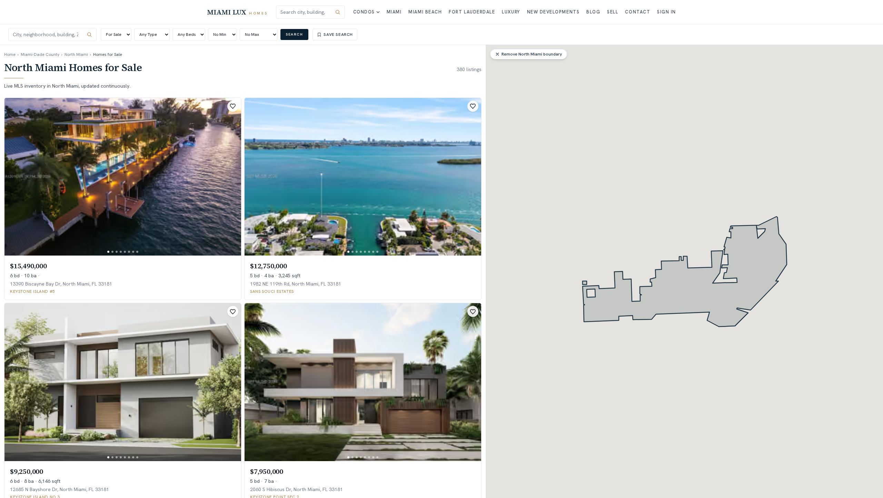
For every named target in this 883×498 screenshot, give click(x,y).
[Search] (338, 12)
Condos (364, 12)
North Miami (76, 54)
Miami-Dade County (40, 54)
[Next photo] (230, 177)
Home (10, 54)
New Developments (553, 12)
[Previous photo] (15, 177)
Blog (593, 12)
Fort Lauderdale (472, 12)
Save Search (338, 34)
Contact (637, 12)
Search (294, 34)
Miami (394, 12)
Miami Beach (425, 12)
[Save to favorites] (232, 106)
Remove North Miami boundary (532, 54)
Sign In (666, 12)
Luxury (511, 12)
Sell (612, 12)
